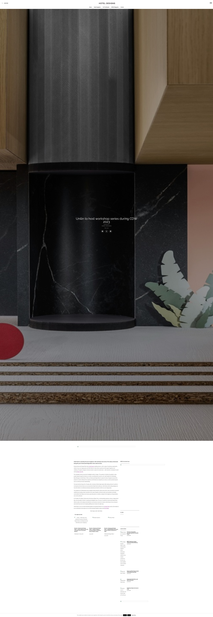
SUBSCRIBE (6, 3)
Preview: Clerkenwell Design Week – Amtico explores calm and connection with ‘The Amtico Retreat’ (81, 530)
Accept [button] (125, 615)
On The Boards (106, 7)
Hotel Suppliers (97, 7)
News (90, 7)
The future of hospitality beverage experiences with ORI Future (132, 533)
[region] (106, 451)
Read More (134, 615)
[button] (102, 231)
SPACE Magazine (115, 7)
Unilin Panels (91, 466)
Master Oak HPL (80, 471)
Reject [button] (129, 615)
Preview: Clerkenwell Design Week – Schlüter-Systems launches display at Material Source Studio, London (95, 530)
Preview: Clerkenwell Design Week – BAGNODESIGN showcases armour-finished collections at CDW (111, 530)
